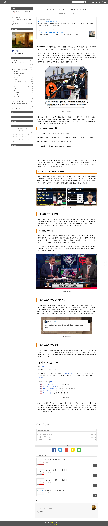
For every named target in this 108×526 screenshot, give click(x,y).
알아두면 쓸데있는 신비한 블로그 (44, 508)
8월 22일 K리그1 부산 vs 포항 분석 (43, 439)
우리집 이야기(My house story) (23, 62)
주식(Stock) (23, 96)
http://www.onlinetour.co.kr (44, 30)
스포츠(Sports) (62, 13)
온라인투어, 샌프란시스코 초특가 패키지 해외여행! (52, 32)
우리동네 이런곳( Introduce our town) (23, 64)
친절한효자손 (56, 524)
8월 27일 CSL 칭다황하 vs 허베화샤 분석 (44, 434)
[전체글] (93, 2)
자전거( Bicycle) (23, 88)
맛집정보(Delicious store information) (23, 81)
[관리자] (102, 2)
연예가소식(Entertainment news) (23, 103)
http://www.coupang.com (44, 19)
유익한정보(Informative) (23, 79)
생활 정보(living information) (23, 69)
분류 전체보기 (22, 60)
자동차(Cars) (23, 77)
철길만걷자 (52, 522)
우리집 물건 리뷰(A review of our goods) (23, 67)
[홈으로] (90, 2)
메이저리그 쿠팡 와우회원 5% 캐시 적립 (49, 21)
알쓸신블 (4, 2)
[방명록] (96, 2)
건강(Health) (23, 75)
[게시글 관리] (43, 424)
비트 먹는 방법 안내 (17, 15)
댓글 (37, 500)
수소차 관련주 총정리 (17, 17)
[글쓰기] (99, 2)
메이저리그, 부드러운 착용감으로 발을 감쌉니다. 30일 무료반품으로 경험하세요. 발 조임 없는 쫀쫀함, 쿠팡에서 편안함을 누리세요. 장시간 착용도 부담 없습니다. (66, 24)
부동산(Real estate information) (23, 86)
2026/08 (22, 128)
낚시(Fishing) (23, 94)
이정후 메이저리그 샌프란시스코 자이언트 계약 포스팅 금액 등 (66, 10)
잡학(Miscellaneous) (23, 83)
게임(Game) (23, 92)
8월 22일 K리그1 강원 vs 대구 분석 (43, 437)
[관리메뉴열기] (105, 261)
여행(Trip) (23, 71)
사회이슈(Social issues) (23, 101)
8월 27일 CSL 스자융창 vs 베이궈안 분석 (44, 436)
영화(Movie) (23, 90)
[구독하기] (105, 264)
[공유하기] (41, 424)
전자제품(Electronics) (23, 73)
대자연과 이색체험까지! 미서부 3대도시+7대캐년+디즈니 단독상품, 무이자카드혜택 (58, 34)
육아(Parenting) (23, 106)
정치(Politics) (23, 98)
